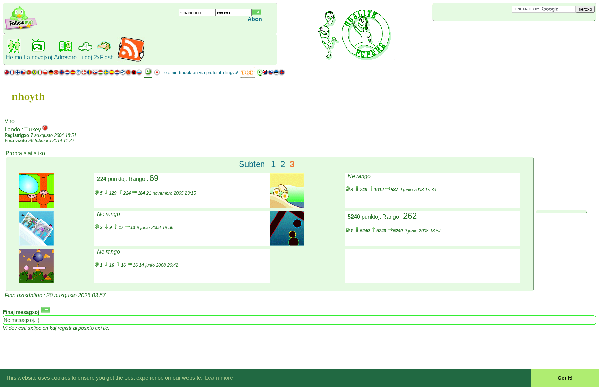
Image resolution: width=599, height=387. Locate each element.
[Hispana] (73, 74)
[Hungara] (100, 74)
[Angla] (6, 74)
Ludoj (85, 57)
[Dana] (84, 74)
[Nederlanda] (67, 74)
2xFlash (104, 57)
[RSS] (131, 60)
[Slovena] (271, 74)
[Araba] (259, 74)
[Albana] (134, 74)
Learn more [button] (219, 378)
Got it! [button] (565, 378)
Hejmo (14, 57)
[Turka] (56, 74)
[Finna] (17, 74)
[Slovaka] (95, 74)
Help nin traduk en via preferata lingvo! (199, 72)
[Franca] (12, 74)
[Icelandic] (282, 74)
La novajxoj (38, 57)
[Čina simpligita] (128, 74)
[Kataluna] (111, 74)
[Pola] (45, 74)
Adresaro (65, 57)
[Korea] (265, 74)
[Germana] (50, 74)
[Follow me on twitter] (20, 29)
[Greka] (122, 74)
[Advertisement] (473, 32)
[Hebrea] (78, 74)
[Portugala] (31, 74)
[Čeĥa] (23, 74)
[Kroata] (117, 74)
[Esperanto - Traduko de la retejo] (148, 74)
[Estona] (276, 74)
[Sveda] (106, 74)
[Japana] (157, 74)
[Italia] (40, 74)
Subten (252, 164)
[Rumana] (89, 74)
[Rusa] (139, 74)
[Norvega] (61, 74)
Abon (255, 19)
